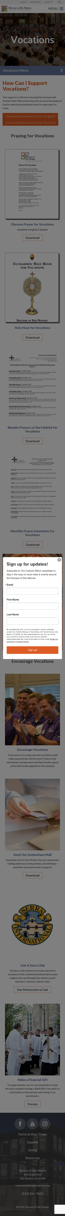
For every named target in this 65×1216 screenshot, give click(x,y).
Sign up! (32, 650)
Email (10, 585)
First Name (13, 599)
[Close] (59, 560)
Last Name (13, 614)
